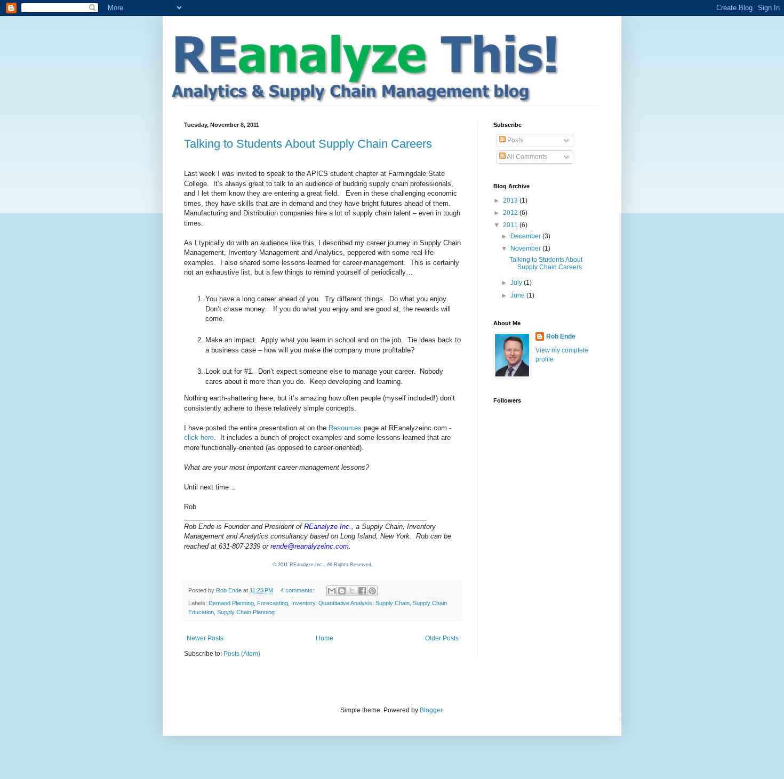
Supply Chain (392, 603)
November (526, 248)
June (518, 295)
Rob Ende (560, 336)
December (526, 236)
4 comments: (298, 590)
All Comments (526, 156)
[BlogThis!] (342, 590)
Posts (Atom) (241, 653)
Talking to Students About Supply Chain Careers (308, 143)
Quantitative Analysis (345, 603)
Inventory (303, 603)
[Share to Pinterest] (372, 590)
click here (199, 437)
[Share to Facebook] (362, 590)
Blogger (431, 710)
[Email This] (331, 590)
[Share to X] (352, 590)
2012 (511, 212)
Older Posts (442, 638)
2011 (511, 225)
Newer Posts (205, 638)
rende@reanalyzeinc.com (309, 546)
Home (324, 638)
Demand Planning (231, 603)
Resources (345, 428)
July (517, 282)
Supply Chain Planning (246, 612)
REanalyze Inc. (327, 527)
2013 (511, 200)
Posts (514, 140)
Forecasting (272, 603)
